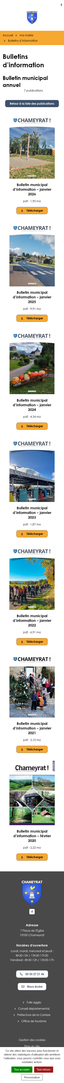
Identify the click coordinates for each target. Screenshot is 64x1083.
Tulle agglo (33, 1002)
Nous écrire (34, 986)
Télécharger (34, 210)
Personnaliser (32, 1077)
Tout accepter (22, 1069)
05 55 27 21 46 (34, 974)
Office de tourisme (33, 1021)
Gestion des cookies (32, 1040)
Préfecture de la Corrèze (33, 1015)
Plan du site (32, 1046)
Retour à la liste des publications (32, 103)
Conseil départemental (33, 1008)
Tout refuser (43, 1069)
